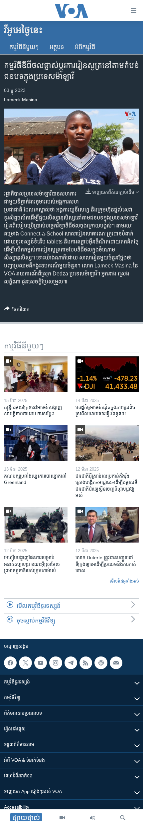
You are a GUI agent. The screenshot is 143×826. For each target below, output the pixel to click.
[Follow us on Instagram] (55, 662)
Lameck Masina (20, 99)
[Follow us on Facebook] (10, 662)
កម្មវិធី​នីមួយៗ (24, 47)
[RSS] (85, 662)
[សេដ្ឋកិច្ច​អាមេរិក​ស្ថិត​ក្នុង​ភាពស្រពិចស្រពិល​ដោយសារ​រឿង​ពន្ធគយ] (107, 374)
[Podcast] (100, 662)
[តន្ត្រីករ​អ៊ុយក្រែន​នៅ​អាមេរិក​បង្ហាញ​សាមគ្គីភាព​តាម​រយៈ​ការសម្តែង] (36, 374)
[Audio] (92, 817)
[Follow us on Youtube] (40, 662)
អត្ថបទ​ (57, 47)
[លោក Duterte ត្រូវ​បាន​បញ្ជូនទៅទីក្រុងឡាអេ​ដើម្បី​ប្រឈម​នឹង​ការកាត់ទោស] (107, 525)
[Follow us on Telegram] (71, 662)
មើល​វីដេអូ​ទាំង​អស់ (124, 581)
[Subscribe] (116, 662)
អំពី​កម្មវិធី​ (85, 47)
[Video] (62, 817)
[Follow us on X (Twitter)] (25, 662)
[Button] (17, 310)
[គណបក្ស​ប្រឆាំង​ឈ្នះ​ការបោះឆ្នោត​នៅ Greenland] (36, 443)
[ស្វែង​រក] (123, 817)
